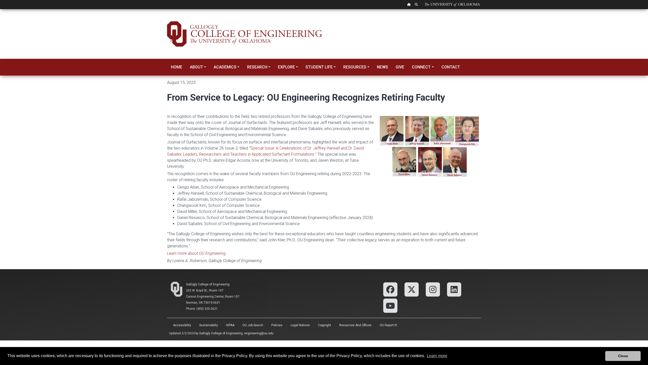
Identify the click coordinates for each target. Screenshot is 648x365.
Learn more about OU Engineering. (197, 253)
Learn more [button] (437, 356)
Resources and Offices (355, 325)
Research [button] (257, 67)
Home (176, 67)
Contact (450, 67)
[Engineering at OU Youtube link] (390, 305)
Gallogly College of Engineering (208, 284)
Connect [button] (421, 67)
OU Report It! (388, 325)
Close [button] (623, 356)
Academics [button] (225, 67)
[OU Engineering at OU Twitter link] (411, 289)
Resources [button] (354, 67)
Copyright (324, 325)
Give (400, 67)
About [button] (196, 67)
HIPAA (230, 325)
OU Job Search (252, 325)
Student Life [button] (319, 67)
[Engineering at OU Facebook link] (390, 289)
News (382, 67)
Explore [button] (286, 67)
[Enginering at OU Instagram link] (433, 289)
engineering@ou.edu (259, 333)
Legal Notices (300, 325)
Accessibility (182, 325)
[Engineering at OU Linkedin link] (454, 289)
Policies (276, 325)
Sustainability (208, 325)
